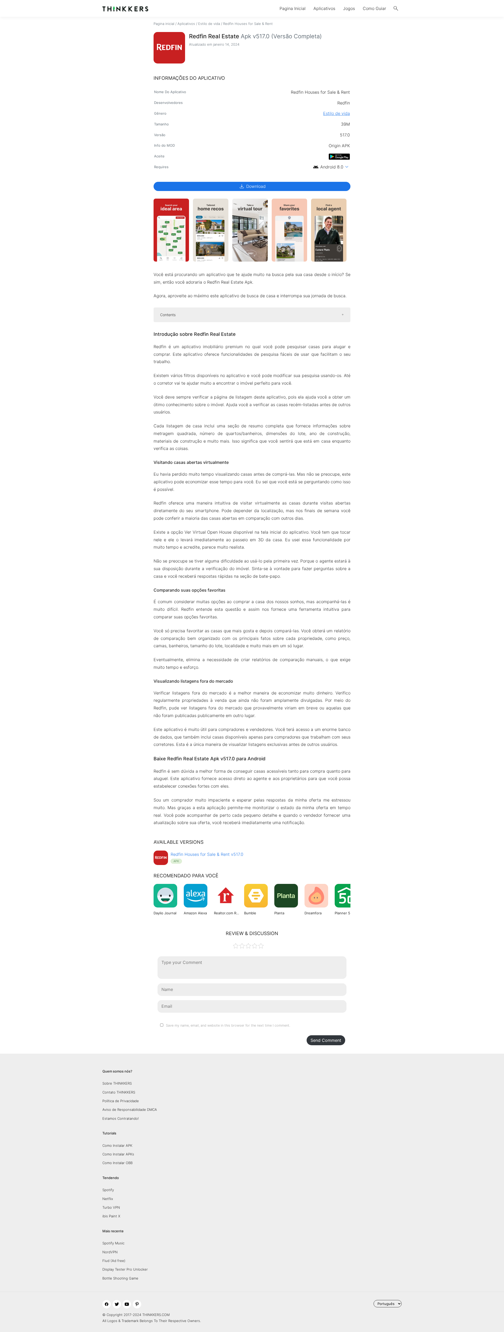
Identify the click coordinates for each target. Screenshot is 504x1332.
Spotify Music (113, 1243)
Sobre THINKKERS (117, 1083)
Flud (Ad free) (113, 1261)
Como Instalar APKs (118, 1154)
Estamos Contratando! (120, 1118)
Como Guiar (374, 8)
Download (252, 186)
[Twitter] (117, 1304)
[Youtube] (127, 1304)
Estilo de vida (209, 24)
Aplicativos (324, 8)
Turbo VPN (111, 1207)
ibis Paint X (111, 1216)
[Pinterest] (137, 1304)
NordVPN (110, 1252)
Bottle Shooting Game (120, 1278)
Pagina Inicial (293, 8)
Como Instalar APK (117, 1145)
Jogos (349, 8)
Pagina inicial (164, 24)
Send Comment (326, 1040)
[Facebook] (106, 1304)
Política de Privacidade (120, 1101)
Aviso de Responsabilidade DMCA (129, 1109)
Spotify (108, 1190)
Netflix (107, 1199)
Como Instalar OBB (117, 1163)
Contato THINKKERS (118, 1092)
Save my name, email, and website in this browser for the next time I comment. (228, 1025)
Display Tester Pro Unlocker (125, 1269)
